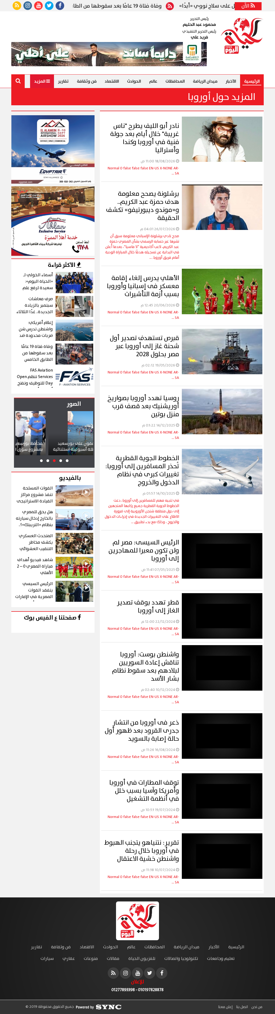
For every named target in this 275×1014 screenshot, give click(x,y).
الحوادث (134, 81)
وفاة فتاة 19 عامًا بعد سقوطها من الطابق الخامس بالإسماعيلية (126, 6)
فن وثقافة (87, 81)
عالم (153, 81)
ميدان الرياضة (205, 81)
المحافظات (175, 81)
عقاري (69, 958)
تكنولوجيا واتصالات (181, 958)
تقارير (63, 81)
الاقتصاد (112, 81)
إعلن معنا (225, 1007)
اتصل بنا (241, 1007)
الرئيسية (252, 81)
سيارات (47, 958)
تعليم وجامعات (221, 958)
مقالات (113, 958)
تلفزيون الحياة (141, 958)
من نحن (256, 1007)
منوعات (91, 958)
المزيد (40, 81)
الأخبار (231, 81)
